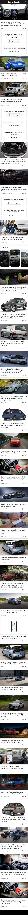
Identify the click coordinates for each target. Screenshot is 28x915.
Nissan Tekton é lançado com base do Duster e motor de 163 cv (13, 611)
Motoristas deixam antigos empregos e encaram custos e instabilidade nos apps (13, 874)
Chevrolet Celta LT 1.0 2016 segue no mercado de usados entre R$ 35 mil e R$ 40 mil (13, 819)
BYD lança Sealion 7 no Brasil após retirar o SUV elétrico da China (12, 688)
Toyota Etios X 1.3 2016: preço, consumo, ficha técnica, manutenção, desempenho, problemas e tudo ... (13, 23)
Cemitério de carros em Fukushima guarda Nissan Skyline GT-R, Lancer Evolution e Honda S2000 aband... (12, 585)
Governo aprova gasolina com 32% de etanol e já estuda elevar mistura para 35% (13, 478)
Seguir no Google (15, 41)
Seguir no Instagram (15, 115)
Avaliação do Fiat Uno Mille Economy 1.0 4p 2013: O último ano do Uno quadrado (13, 343)
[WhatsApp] (23, 28)
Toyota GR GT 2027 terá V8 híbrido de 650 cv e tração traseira (13, 505)
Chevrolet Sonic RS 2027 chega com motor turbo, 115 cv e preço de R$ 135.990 (13, 715)
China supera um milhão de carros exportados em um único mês (12, 741)
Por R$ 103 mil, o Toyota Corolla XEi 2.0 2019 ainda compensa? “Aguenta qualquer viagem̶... (14, 398)
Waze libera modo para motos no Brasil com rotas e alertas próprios (13, 637)
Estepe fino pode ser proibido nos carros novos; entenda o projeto (12, 238)
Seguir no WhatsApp (14, 51)
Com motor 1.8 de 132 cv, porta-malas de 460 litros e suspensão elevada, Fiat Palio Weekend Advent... (13, 316)
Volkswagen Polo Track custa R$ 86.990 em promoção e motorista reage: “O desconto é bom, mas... (14, 189)
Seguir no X (14, 137)
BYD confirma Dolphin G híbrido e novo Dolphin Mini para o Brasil (13, 452)
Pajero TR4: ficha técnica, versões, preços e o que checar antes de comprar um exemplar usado (12, 101)
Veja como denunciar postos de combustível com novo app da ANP (12, 767)
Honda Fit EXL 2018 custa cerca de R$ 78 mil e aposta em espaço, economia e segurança (14, 425)
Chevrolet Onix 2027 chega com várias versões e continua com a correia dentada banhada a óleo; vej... (13, 846)
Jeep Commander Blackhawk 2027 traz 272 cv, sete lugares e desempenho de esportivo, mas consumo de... (13, 161)
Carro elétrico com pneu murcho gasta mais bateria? (13, 558)
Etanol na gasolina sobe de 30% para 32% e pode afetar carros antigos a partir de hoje (13, 901)
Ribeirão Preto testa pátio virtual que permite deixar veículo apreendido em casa (13, 531)
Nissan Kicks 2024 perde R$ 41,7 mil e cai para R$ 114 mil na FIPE (13, 74)
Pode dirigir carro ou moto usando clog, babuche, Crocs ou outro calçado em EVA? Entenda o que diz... (13, 289)
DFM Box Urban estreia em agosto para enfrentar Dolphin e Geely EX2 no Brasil (14, 663)
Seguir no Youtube (15, 125)
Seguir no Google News (15, 203)
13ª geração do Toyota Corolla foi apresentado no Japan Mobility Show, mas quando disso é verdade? (13, 370)
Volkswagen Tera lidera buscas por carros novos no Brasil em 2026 (12, 793)
